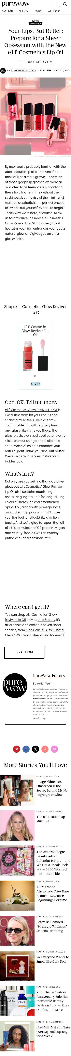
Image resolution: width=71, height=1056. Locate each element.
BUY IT (35, 384)
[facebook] (26, 749)
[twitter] (35, 749)
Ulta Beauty (46, 620)
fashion (7, 11)
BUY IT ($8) (25, 652)
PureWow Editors (23, 71)
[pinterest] (16, 749)
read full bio (39, 718)
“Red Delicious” (36, 630)
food (38, 11)
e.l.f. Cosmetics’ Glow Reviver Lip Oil (31, 410)
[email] (54, 749)
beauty (24, 11)
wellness (54, 11)
